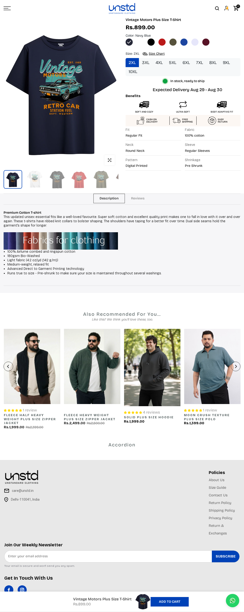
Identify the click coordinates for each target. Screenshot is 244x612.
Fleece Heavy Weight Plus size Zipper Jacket (89, 417)
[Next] (235, 366)
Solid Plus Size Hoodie (149, 418)
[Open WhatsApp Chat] (232, 600)
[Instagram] (22, 589)
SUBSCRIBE (226, 556)
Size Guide (217, 487)
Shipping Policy (222, 510)
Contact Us (218, 495)
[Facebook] (8, 589)
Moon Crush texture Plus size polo (207, 417)
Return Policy (220, 503)
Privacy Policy (220, 518)
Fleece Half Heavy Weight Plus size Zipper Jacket (30, 419)
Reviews (138, 198)
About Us (216, 480)
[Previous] (8, 366)
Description (109, 198)
